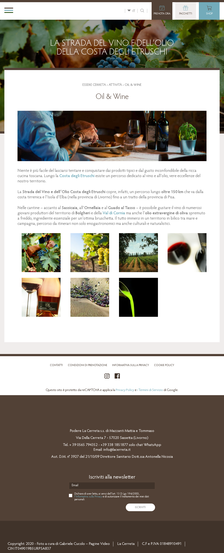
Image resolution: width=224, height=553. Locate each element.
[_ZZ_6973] (138, 271)
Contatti (56, 365)
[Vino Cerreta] (41, 271)
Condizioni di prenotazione (87, 365)
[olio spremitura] (138, 316)
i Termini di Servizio (150, 390)
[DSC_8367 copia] (187, 271)
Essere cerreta (94, 85)
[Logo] (43, 10)
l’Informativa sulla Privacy (88, 496)
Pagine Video (99, 544)
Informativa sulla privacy (130, 365)
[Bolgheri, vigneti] (89, 271)
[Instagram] (107, 378)
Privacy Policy (125, 390)
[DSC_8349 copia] (41, 316)
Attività (115, 85)
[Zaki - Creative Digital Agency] (14, 529)
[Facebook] (117, 378)
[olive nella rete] (89, 316)
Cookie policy (164, 365)
